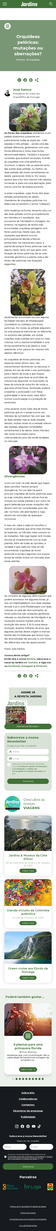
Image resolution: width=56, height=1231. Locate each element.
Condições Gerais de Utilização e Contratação (28, 1219)
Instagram (27, 666)
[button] (13, 1079)
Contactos (28, 1104)
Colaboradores (28, 1098)
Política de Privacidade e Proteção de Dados (27, 770)
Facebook (14, 666)
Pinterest (41, 666)
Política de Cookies (28, 1213)
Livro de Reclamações (28, 1225)
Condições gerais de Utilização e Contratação (26, 1157)
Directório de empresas (28, 1110)
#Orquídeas (33, 60)
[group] (11, 1187)
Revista (30, 659)
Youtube (33, 662)
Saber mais (26, 1069)
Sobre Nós (28, 1092)
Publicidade (28, 1117)
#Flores (20, 60)
